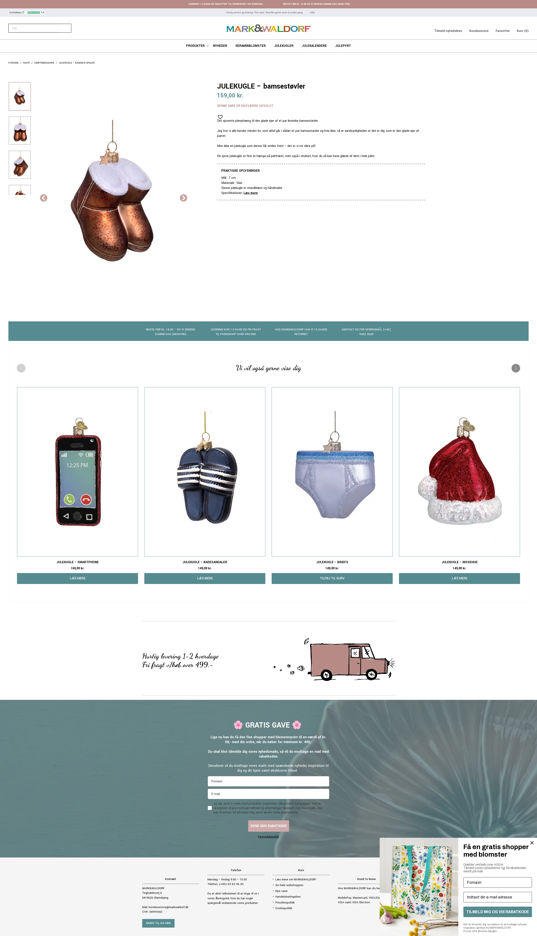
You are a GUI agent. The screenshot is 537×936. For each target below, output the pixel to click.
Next (183, 198)
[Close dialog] (532, 842)
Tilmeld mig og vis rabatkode (497, 912)
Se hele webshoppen (289, 885)
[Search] (66, 28)
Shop (26, 63)
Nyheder (220, 46)
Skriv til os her (158, 923)
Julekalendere (314, 46)
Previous (43, 198)
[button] (219, 116)
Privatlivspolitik (285, 903)
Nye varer (281, 891)
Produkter (195, 46)
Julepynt (343, 46)
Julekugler (283, 46)
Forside (13, 63)
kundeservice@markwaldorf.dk (168, 907)
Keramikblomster (251, 46)
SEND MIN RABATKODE (268, 825)
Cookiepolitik (283, 908)
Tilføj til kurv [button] (332, 578)
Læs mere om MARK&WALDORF (295, 879)
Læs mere (251, 193)
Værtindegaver (44, 63)
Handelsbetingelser (288, 897)
